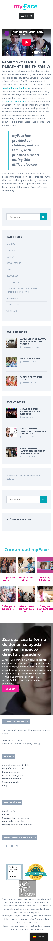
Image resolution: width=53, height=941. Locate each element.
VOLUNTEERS (13, 304)
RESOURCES (12, 275)
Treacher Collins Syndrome (15, 88)
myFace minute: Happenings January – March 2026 (33, 431)
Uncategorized (14, 298)
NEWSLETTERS (13, 263)
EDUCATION (12, 250)
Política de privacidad (13, 821)
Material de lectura (11, 778)
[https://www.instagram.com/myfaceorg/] (17, 846)
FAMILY (10, 256)
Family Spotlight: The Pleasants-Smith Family (26, 64)
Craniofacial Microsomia (14, 101)
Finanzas (6, 814)
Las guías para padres (13, 768)
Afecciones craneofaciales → (27, 609)
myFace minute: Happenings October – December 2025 (32, 451)
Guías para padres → (8, 607)
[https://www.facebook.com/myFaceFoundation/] (2, 846)
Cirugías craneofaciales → (45, 609)
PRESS (9, 269)
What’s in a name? (31, 358)
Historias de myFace (12, 775)
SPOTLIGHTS (12, 282)
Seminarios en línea (12, 782)
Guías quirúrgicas (11, 772)
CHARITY (10, 244)
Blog (4, 785)
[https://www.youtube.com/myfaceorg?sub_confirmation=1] (12, 846)
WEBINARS (11, 311)
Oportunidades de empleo (15, 818)
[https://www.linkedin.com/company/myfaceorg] (7, 846)
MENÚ (28, 16)
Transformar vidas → (26, 579)
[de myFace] (26, 6)
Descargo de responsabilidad (17, 824)
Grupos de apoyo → (8, 579)
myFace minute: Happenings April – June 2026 (31, 411)
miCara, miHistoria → (45, 579)
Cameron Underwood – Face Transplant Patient (33, 341)
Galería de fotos (10, 811)
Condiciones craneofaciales (16, 765)
